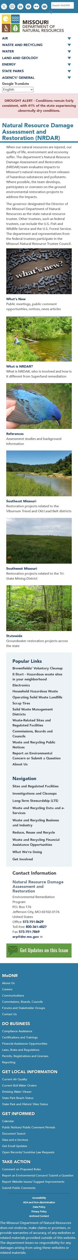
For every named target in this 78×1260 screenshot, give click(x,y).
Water (8, 51)
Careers (7, 989)
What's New (16, 299)
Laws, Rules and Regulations (20, 1050)
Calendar (8, 1121)
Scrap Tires (21, 703)
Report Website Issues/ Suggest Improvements (33, 1182)
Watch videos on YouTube (28, 7)
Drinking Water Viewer (17, 1092)
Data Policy (39, 1207)
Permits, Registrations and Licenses (25, 1056)
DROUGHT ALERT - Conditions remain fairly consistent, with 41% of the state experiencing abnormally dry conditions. (39, 105)
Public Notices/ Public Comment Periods (28, 1127)
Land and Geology (20, 58)
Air (5, 38)
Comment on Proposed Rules (21, 1169)
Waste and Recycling (22, 45)
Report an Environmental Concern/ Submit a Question (37, 1175)
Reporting (8, 1062)
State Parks (13, 71)
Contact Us (9, 1014)
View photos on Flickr (36, 7)
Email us (44, 7)
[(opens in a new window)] (39, 956)
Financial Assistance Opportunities (24, 1044)
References (15, 434)
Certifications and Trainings (20, 1037)
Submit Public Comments (18, 1188)
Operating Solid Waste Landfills (37, 697)
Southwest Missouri (21, 568)
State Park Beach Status (17, 1098)
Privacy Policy (39, 1211)
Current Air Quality (14, 1079)
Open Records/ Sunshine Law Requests (28, 1152)
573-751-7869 (29, 932)
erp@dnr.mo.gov (25, 937)
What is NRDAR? (19, 366)
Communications (13, 996)
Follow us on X (4, 7)
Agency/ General (18, 77)
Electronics (21, 685)
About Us (19, 764)
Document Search (14, 1134)
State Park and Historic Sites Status (25, 1104)
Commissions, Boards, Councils (22, 1002)
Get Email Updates (14, 1146)
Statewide (14, 636)
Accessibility (39, 1198)
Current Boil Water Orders (19, 1086)
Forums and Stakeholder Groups (23, 1008)
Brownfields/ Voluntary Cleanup (37, 668)
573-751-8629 (33, 922)
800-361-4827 (36, 927)
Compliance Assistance (17, 1031)
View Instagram (12, 7)
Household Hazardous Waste (35, 691)
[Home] (32, 32)
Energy (9, 64)
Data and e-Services (15, 1140)
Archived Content (39, 1216)
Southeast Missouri (21, 501)
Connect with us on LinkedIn (20, 7)
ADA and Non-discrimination (39, 1202)
